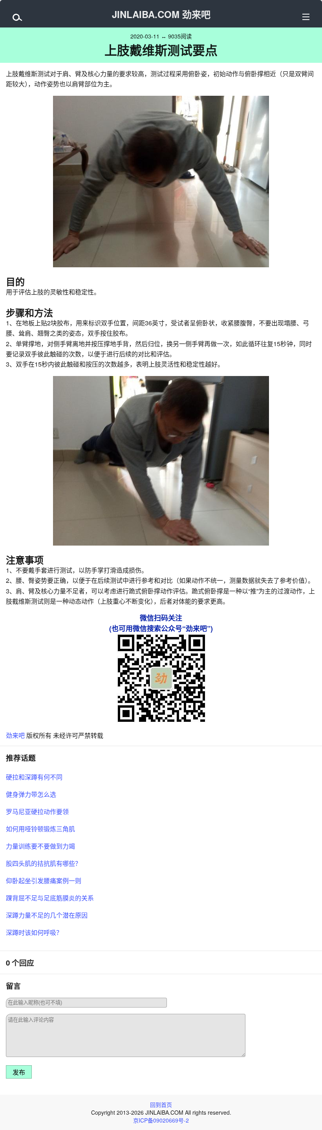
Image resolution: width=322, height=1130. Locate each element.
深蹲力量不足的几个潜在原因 (47, 915)
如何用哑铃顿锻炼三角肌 (40, 828)
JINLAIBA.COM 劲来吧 (161, 14)
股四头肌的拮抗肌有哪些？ (43, 863)
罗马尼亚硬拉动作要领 (37, 811)
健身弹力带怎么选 (31, 794)
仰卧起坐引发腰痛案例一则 (43, 880)
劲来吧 (15, 735)
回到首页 (161, 1104)
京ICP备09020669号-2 (161, 1120)
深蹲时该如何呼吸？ (34, 932)
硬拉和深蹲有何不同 (34, 776)
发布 (19, 1072)
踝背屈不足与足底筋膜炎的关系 (50, 897)
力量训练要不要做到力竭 (40, 846)
